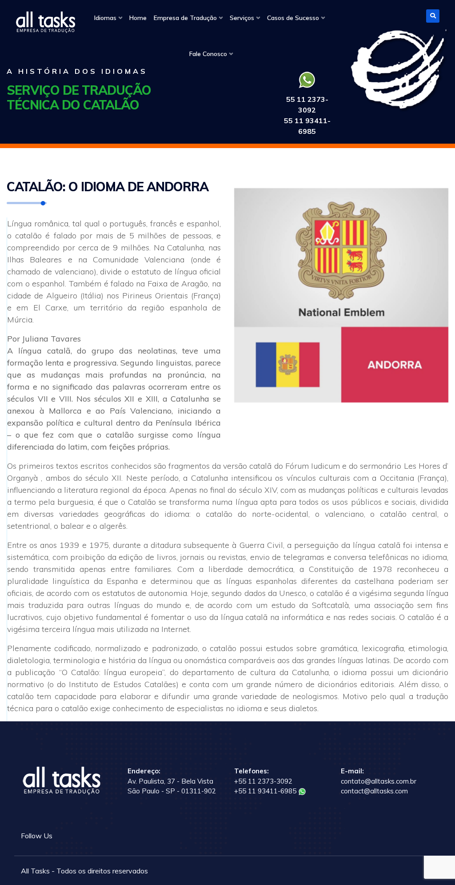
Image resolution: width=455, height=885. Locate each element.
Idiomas (105, 18)
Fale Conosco (208, 54)
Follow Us (36, 835)
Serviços (242, 18)
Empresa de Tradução (185, 18)
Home (138, 18)
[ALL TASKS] (45, 22)
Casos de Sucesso (293, 18)
